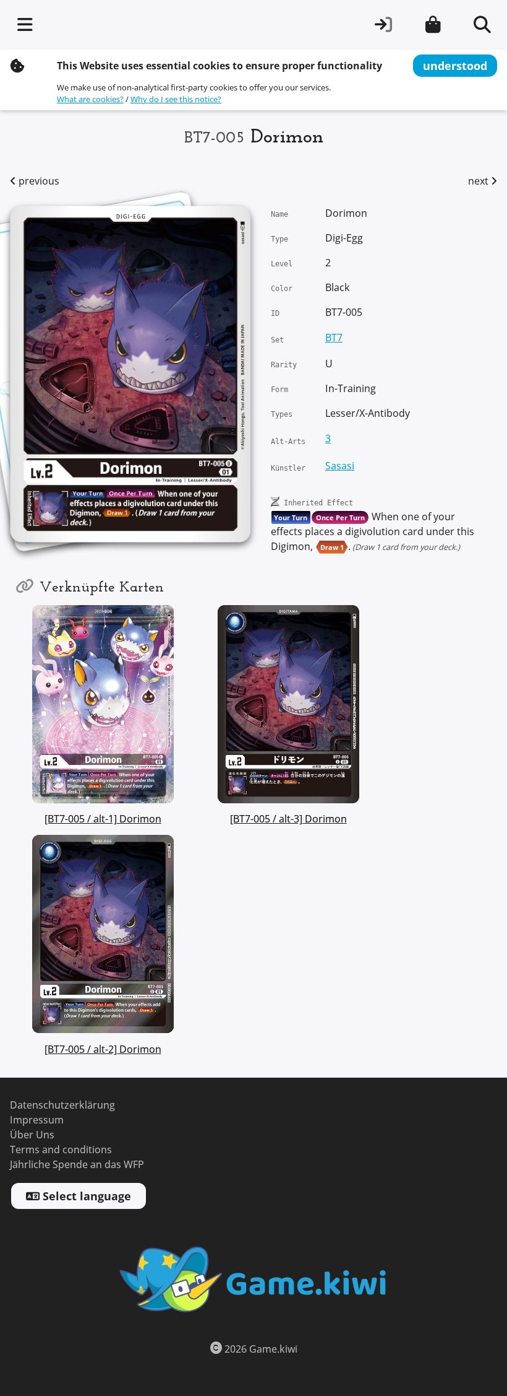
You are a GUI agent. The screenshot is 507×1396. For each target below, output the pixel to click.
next (479, 181)
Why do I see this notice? (175, 99)
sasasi (339, 466)
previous (37, 181)
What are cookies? (90, 99)
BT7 (334, 338)
